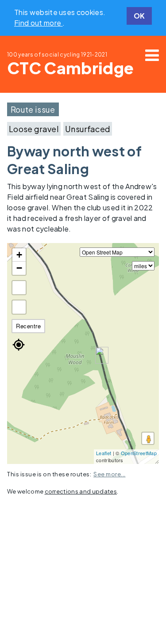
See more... (109, 474)
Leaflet (103, 452)
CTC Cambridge (70, 68)
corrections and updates (81, 491)
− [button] (19, 268)
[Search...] (19, 307)
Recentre (28, 326)
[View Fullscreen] (19, 287)
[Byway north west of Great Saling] (101, 355)
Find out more (38, 22)
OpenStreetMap (139, 452)
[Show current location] (19, 345)
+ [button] (19, 254)
